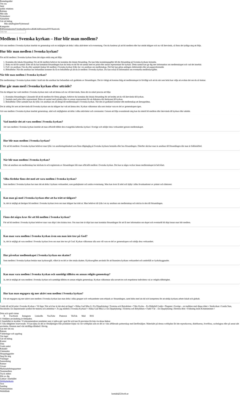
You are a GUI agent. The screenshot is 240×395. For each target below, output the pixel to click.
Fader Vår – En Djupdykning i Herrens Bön (166, 309)
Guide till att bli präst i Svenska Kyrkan (17, 306)
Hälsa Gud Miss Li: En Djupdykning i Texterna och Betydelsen (103, 306)
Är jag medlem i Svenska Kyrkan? (72, 309)
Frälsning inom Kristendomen (200, 309)
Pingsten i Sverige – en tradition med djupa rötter (186, 306)
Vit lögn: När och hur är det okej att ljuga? (55, 306)
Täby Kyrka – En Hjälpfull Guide (148, 306)
